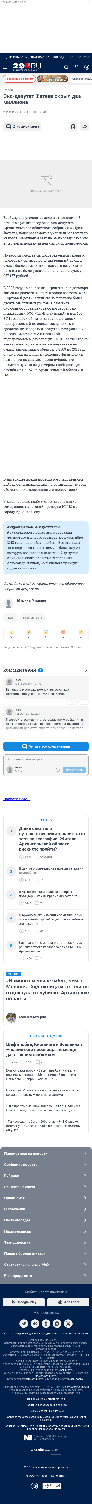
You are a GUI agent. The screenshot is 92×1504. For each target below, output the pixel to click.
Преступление (32, 617)
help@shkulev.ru (34, 1378)
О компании (14, 1209)
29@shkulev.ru (64, 1369)
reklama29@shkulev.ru (75, 1387)
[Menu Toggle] (5, 67)
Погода (59, 57)
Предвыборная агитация (26, 1253)
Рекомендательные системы (46, 1411)
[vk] (35, 1323)
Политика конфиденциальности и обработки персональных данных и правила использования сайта (46, 1427)
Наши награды (17, 1220)
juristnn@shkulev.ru (46, 1375)
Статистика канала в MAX (26, 1264)
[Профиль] (87, 67)
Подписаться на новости (25, 1153)
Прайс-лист (14, 1198)
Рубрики (11, 1176)
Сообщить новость (20, 1164)
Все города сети (18, 1276)
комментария (26, 126)
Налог (11, 617)
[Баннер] (52, 79)
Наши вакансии (17, 1231)
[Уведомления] (76, 67)
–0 (83, 701)
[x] (68, 1323)
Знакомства (40, 57)
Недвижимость (15, 57)
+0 (71, 701)
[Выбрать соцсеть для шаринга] (84, 126)
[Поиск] (66, 67)
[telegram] (23, 1323)
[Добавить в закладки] (73, 126)
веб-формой (77, 1378)
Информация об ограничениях (46, 1399)
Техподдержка (17, 1242)
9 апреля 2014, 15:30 (16, 112)
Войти (18, 771)
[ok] (46, 1323)
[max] (57, 1323)
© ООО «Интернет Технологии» (46, 1475)
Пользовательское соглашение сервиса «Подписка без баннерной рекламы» (46, 1418)
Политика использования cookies (46, 1405)
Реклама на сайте (19, 1187)
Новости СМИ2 (16, 799)
